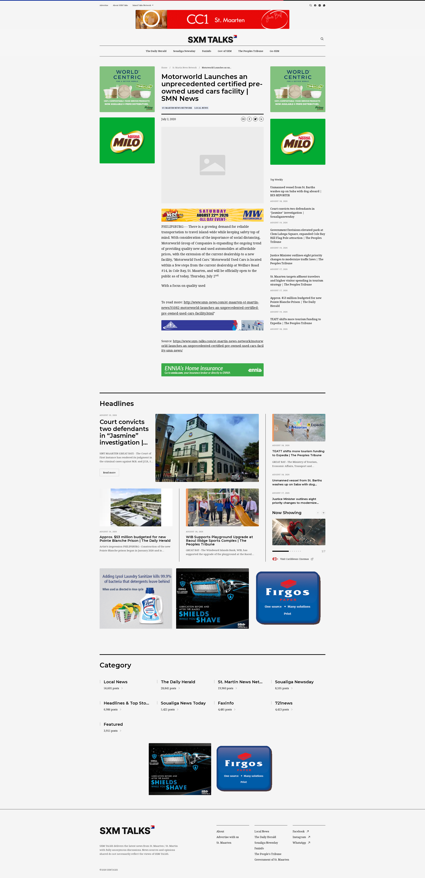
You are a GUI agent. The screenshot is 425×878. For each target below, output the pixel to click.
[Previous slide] (318, 513)
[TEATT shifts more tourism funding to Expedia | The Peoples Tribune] (298, 427)
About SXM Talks (120, 5)
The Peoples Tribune (250, 51)
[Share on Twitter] (255, 119)
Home (164, 67)
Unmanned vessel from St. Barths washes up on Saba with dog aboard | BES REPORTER (296, 191)
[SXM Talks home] (212, 39)
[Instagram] (319, 5)
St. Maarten (223, 842)
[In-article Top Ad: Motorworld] (212, 215)
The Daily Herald (156, 51)
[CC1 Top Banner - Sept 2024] (212, 19)
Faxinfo (206, 51)
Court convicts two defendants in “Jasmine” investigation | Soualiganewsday (292, 212)
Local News (201, 107)
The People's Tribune (268, 854)
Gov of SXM (225, 51)
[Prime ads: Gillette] (212, 598)
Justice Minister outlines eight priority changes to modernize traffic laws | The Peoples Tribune (296, 259)
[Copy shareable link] (243, 119)
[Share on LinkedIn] (261, 119)
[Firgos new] (289, 599)
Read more (111, 472)
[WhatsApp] (324, 5)
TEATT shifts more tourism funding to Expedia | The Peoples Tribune (295, 321)
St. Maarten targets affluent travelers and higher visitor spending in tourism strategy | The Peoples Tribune (296, 280)
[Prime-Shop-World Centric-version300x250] (127, 89)
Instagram (299, 837)
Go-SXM (274, 51)
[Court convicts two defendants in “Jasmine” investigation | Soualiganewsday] (207, 448)
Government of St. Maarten (272, 859)
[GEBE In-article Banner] (212, 325)
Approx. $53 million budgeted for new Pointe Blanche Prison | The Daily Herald (296, 302)
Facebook (299, 831)
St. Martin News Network (184, 67)
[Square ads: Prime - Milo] (127, 140)
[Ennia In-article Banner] (212, 369)
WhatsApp (299, 842)
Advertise (104, 5)
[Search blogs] (310, 5)
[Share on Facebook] (249, 119)
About (220, 831)
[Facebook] (315, 5)
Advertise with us (227, 837)
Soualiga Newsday (184, 51)
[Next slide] (323, 513)
